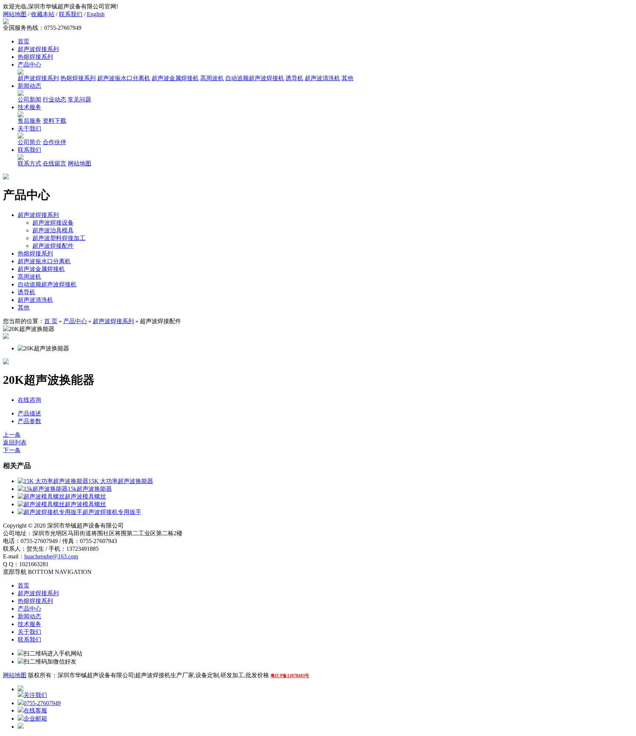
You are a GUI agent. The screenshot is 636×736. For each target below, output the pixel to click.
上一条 (12, 435)
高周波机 (212, 78)
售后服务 (29, 121)
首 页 (50, 321)
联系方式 (29, 163)
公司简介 (29, 142)
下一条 (12, 450)
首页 (23, 41)
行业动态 (54, 99)
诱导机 (294, 78)
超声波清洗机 (322, 78)
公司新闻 (29, 99)
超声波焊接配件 (53, 246)
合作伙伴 (54, 142)
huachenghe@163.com (51, 556)
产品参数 (29, 421)
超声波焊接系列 (38, 49)
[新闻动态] (21, 94)
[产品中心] (21, 72)
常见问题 (79, 99)
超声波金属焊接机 (175, 78)
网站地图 (14, 14)
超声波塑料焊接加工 (58, 238)
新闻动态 (29, 86)
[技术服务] (21, 115)
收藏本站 (42, 14)
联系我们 (70, 14)
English (96, 14)
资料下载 (54, 121)
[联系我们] (21, 158)
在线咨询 (29, 400)
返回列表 (14, 442)
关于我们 (29, 128)
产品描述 (29, 413)
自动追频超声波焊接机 (254, 78)
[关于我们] (21, 136)
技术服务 (29, 107)
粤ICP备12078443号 (290, 675)
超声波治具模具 (53, 230)
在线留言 (54, 163)
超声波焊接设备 (53, 222)
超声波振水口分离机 (123, 78)
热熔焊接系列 (35, 57)
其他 (347, 78)
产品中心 (29, 64)
